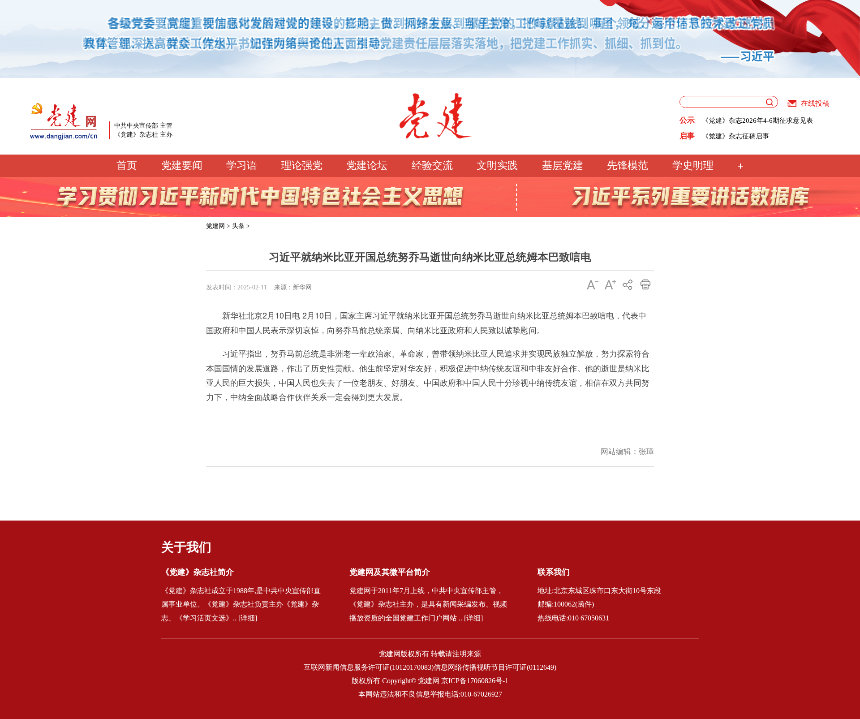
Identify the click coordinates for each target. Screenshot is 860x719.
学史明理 (693, 165)
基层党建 (562, 165)
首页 (126, 165)
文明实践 (497, 165)
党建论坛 (366, 165)
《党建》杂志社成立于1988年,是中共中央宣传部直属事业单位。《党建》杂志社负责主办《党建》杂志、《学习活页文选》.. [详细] (241, 604)
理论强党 (301, 165)
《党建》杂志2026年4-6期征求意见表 (757, 120)
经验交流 (432, 165)
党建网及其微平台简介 (389, 572)
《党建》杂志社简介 (197, 572)
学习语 (241, 165)
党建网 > (218, 226)
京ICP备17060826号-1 (474, 681)
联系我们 (554, 572)
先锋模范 (627, 165)
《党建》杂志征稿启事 (735, 136)
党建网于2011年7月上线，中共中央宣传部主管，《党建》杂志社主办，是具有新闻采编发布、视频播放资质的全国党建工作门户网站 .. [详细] (428, 604)
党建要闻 (181, 165)
